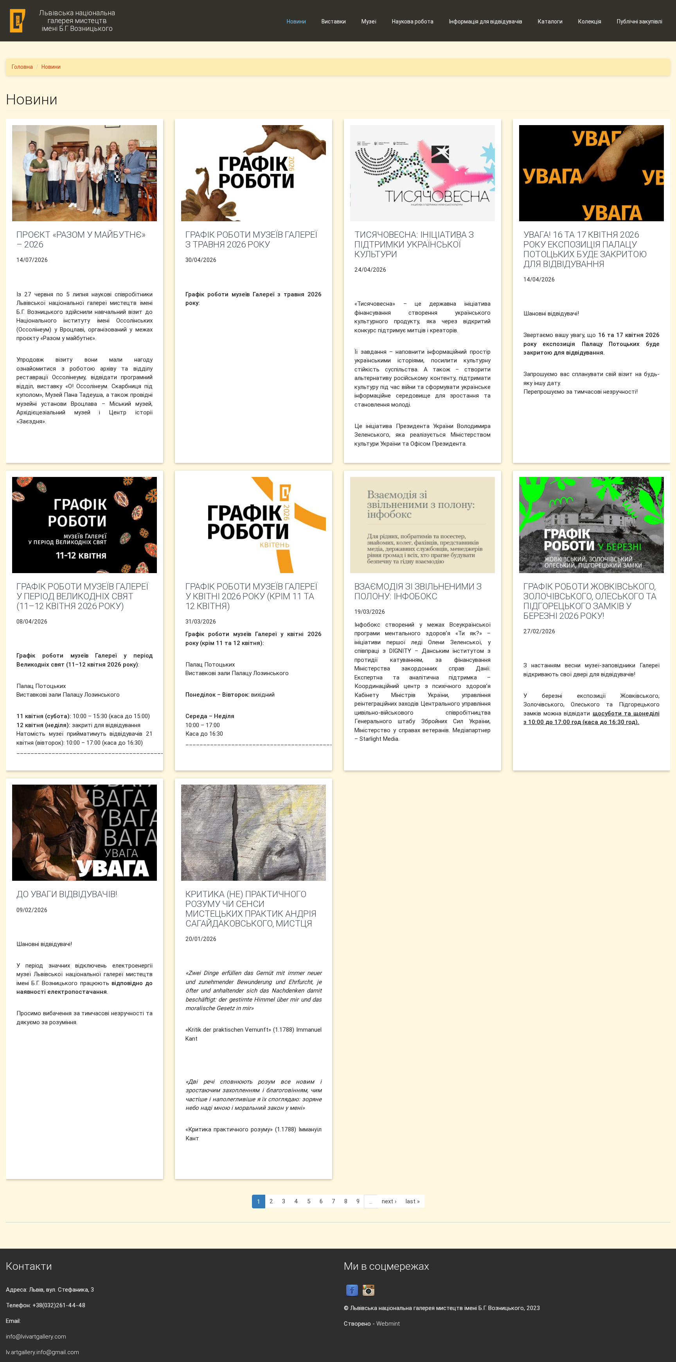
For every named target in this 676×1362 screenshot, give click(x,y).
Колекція (589, 21)
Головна (22, 66)
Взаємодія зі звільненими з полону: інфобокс (418, 591)
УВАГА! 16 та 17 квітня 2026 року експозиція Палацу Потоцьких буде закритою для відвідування (585, 249)
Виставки (334, 21)
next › (389, 1201)
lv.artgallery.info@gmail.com (42, 1352)
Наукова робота (412, 21)
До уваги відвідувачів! (66, 894)
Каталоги (550, 21)
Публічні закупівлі (639, 21)
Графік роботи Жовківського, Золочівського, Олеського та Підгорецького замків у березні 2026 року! (589, 601)
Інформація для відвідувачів (485, 21)
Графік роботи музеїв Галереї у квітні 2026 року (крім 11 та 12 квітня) (251, 596)
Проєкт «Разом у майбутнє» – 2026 (81, 239)
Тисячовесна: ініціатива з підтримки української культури (414, 244)
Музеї (368, 21)
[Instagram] (368, 1290)
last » (413, 1201)
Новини (296, 21)
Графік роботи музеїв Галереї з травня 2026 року (251, 239)
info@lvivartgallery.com (36, 1336)
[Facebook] (352, 1290)
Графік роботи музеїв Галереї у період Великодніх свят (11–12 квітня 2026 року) (82, 596)
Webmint (388, 1323)
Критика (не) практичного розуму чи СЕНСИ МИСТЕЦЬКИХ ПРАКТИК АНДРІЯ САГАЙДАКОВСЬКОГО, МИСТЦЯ (250, 908)
